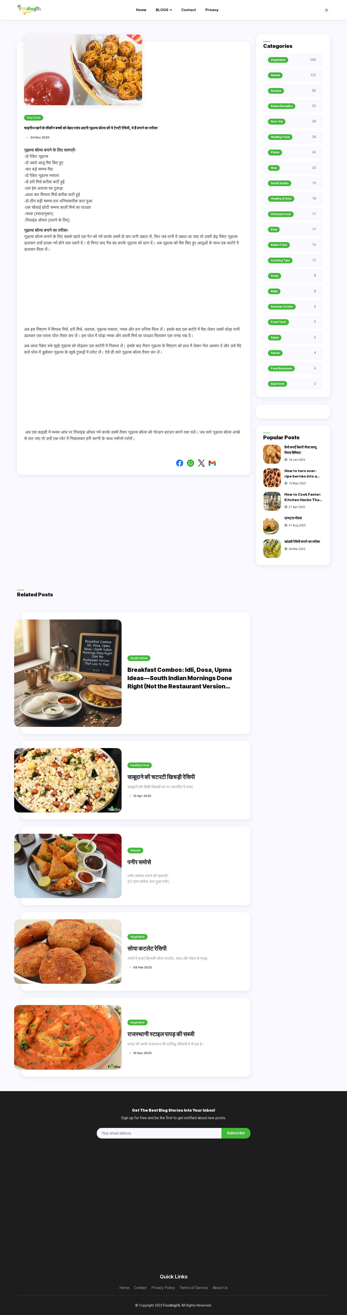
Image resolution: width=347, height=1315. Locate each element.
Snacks (135, 850)
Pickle (275, 152)
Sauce (275, 353)
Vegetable (137, 936)
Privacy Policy (163, 1288)
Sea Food (277, 383)
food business (281, 368)
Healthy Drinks (281, 198)
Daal (274, 229)
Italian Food (279, 245)
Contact (140, 1288)
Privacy (211, 10)
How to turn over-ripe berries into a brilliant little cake (300, 476)
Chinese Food (281, 214)
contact (188, 10)
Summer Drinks (282, 306)
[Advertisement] (133, 289)
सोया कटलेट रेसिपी (147, 948)
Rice (274, 168)
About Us (220, 1288)
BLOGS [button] (162, 10)
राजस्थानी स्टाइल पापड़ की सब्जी (161, 1034)
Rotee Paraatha (281, 106)
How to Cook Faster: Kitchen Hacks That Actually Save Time (302, 499)
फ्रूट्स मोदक (293, 518)
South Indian (139, 658)
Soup (274, 275)
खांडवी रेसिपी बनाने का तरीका (302, 541)
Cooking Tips (280, 260)
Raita (274, 291)
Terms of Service (194, 1288)
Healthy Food (139, 765)
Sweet (275, 75)
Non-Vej (277, 121)
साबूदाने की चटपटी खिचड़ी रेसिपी (161, 776)
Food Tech (278, 322)
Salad (275, 337)
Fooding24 (171, 1305)
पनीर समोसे (139, 862)
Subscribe (236, 1133)
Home (141, 10)
